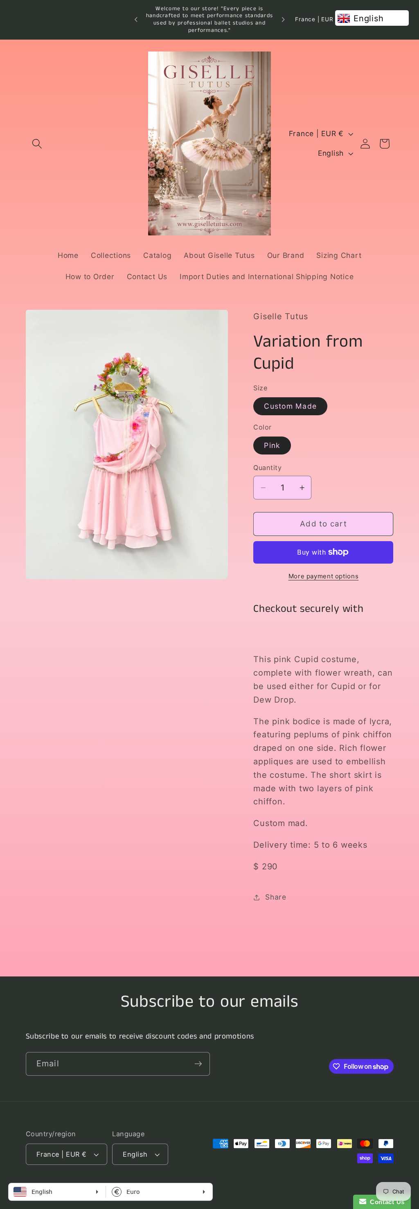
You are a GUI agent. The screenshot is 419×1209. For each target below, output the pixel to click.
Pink (272, 445)
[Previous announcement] (136, 19)
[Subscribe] (198, 1064)
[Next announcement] (283, 19)
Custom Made (290, 406)
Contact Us (385, 1201)
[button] (37, 143)
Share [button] (275, 897)
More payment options (323, 576)
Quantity (267, 467)
